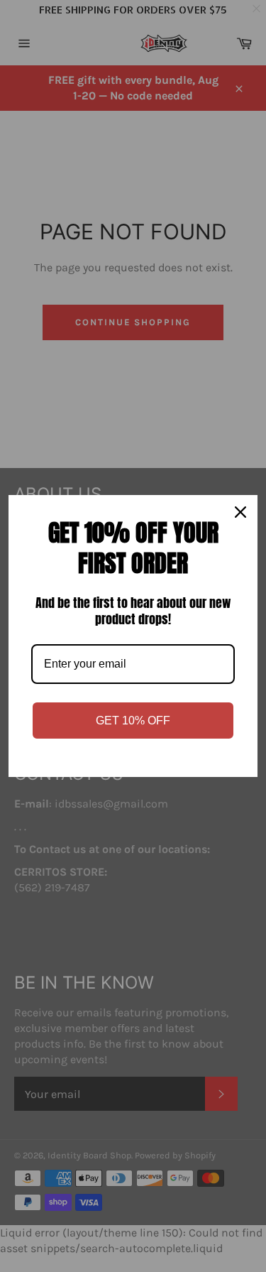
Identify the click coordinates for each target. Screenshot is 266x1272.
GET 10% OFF (133, 720)
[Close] (240, 512)
